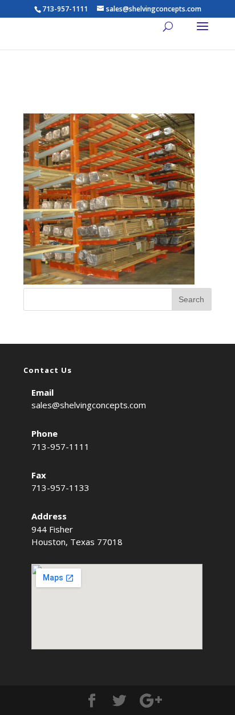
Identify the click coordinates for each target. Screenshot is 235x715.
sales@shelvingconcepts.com (88, 405)
